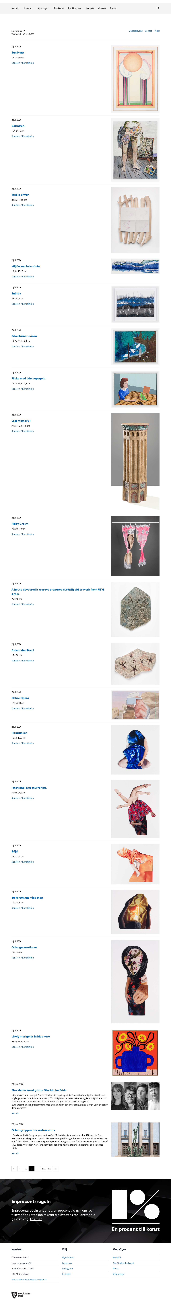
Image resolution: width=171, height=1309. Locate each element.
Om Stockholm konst (123, 1263)
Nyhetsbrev (68, 1257)
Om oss (102, 18)
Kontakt (90, 18)
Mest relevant (135, 30)
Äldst (157, 30)
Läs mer (36, 1219)
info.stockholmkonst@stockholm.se (29, 1279)
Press (113, 18)
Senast (148, 30)
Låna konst (58, 18)
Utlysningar (42, 18)
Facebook (67, 1263)
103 (49, 1168)
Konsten (28, 18)
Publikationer (75, 18)
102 (43, 1168)
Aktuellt (15, 18)
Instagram (67, 1268)
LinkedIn (66, 1274)
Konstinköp (28, 62)
